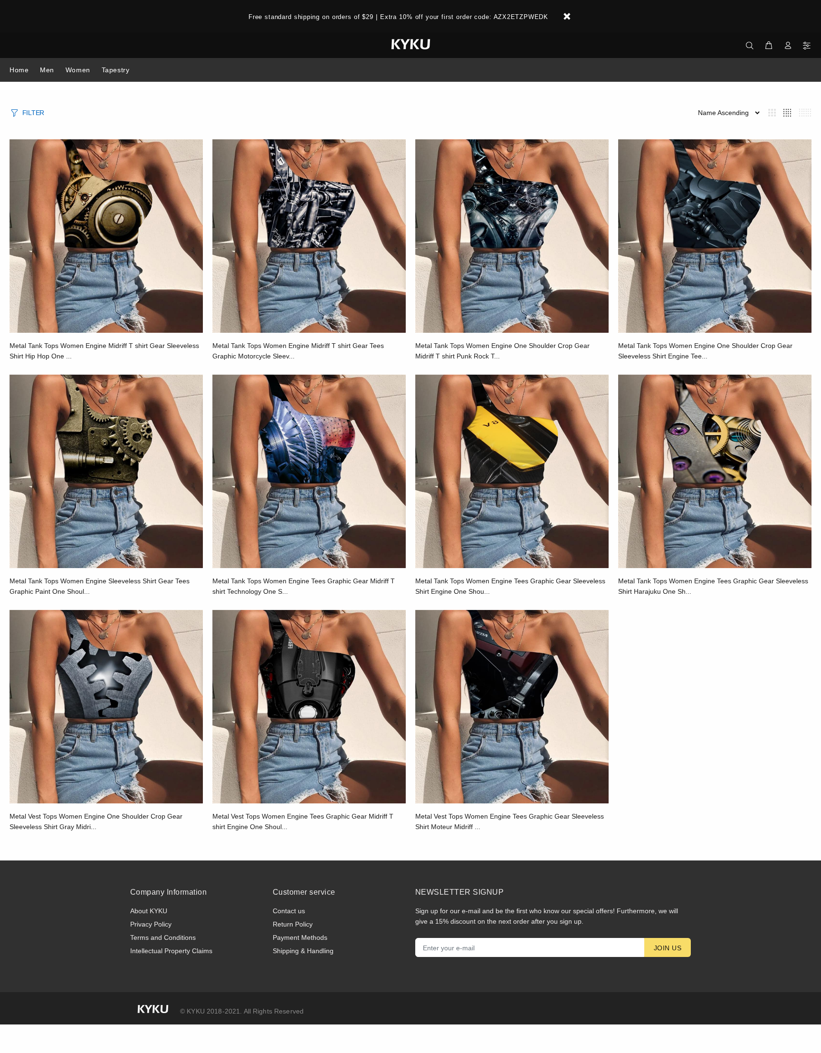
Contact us (289, 911)
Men (47, 70)
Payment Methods (300, 937)
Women (78, 70)
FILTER (33, 112)
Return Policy (293, 924)
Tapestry (115, 70)
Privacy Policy (151, 924)
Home (19, 70)
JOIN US (667, 948)
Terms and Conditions (163, 937)
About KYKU (148, 911)
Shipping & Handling (303, 951)
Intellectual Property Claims (171, 951)
